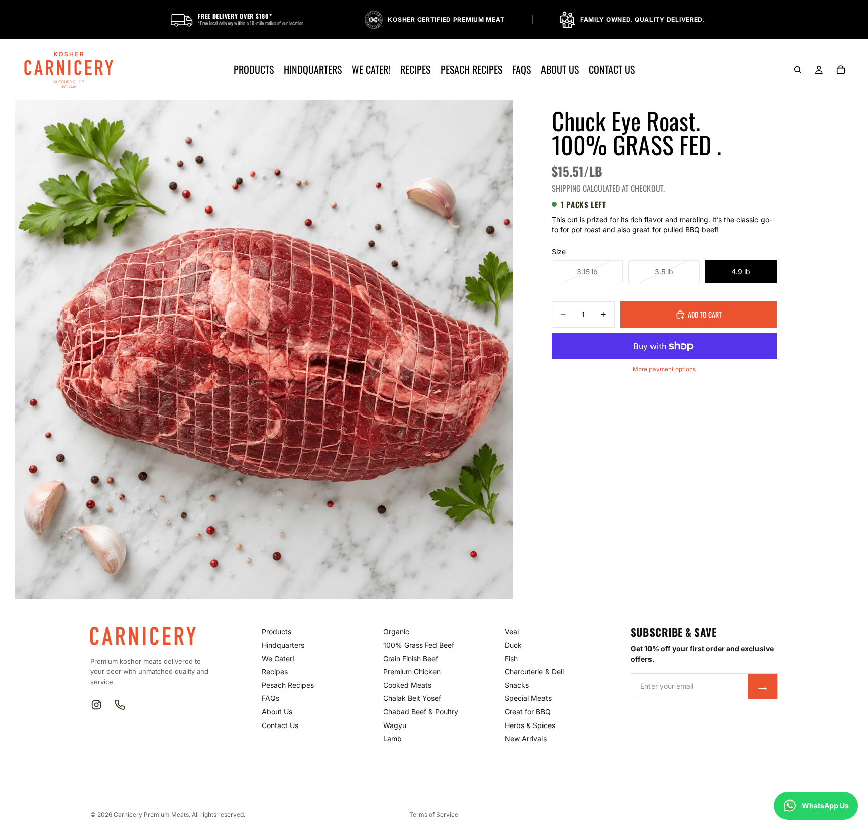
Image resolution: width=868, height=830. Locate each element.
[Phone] (120, 705)
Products (276, 631)
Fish (511, 658)
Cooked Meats (407, 685)
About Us (277, 711)
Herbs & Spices (530, 725)
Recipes (275, 671)
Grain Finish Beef (410, 658)
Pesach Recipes (288, 685)
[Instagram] (96, 705)
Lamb (392, 738)
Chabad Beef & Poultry (420, 711)
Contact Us (280, 725)
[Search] (798, 70)
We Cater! (278, 658)
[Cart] (841, 70)
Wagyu (394, 725)
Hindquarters (283, 645)
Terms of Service (433, 814)
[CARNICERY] (148, 636)
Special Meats (528, 698)
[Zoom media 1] (264, 349)
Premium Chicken (412, 671)
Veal (512, 631)
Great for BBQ (528, 711)
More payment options (664, 369)
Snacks (517, 685)
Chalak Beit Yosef (412, 698)
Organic (396, 631)
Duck (513, 645)
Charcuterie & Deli (534, 671)
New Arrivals (526, 738)
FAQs (270, 698)
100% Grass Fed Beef (418, 645)
